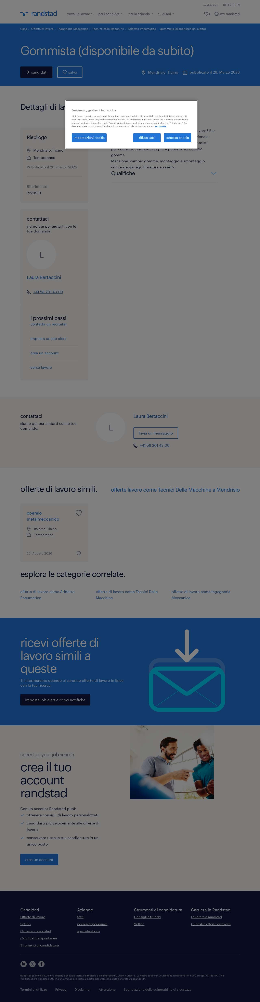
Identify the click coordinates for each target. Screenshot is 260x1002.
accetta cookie (177, 137)
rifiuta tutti (147, 137)
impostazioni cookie (89, 137)
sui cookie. (161, 126)
